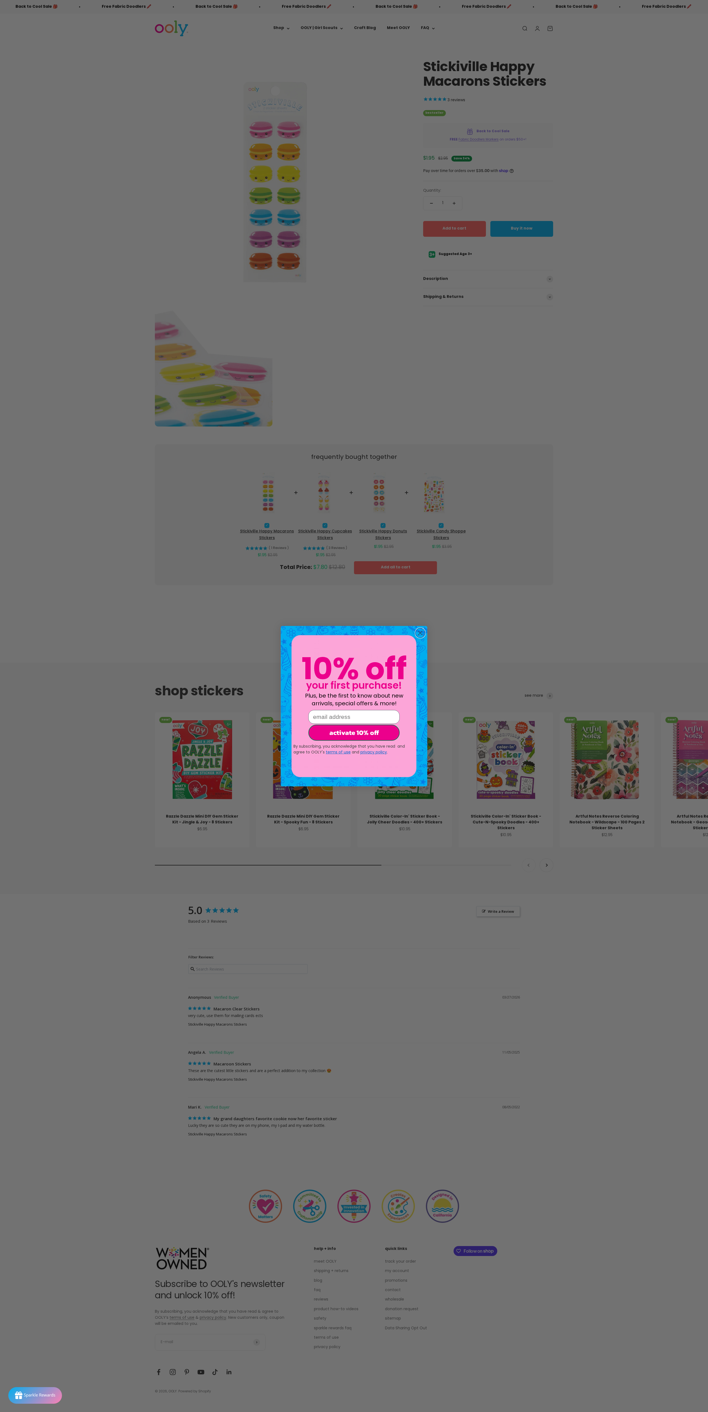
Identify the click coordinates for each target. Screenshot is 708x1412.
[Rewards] (35, 1395)
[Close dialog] (420, 633)
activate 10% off (354, 732)
